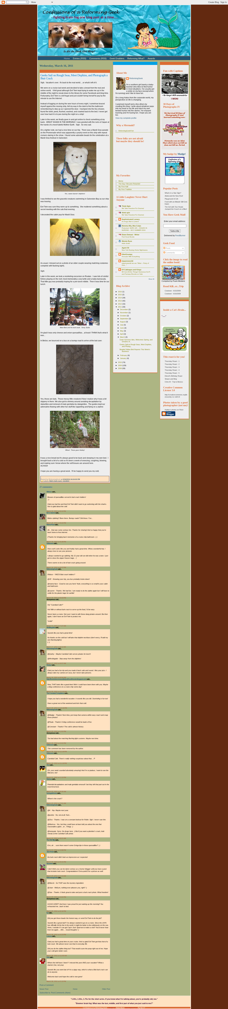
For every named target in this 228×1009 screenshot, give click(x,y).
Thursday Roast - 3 (172, 367)
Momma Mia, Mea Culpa (131, 226)
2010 (120, 362)
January (123, 358)
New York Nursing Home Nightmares (135, 250)
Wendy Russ (127, 241)
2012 (120, 304)
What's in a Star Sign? (173, 193)
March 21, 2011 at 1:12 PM (56, 777)
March (122, 337)
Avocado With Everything (131, 256)
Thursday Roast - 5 (172, 373)
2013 (120, 301)
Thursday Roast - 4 (172, 370)
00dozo (49, 492)
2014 (120, 298)
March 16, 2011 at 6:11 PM (56, 511)
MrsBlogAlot (51, 627)
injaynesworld (127, 261)
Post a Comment (47, 985)
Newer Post (44, 989)
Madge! (182, 154)
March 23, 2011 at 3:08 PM (56, 850)
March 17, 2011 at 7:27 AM (56, 626)
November (124, 313)
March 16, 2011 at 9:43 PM (56, 598)
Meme (120, 181)
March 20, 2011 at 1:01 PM (56, 731)
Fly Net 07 (141, 1008)
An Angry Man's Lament (130, 221)
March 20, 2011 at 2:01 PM (56, 743)
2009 (120, 365)
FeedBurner (180, 235)
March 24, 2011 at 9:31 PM (56, 862)
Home (75, 989)
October (123, 316)
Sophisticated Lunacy (131, 219)
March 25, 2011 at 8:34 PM (56, 911)
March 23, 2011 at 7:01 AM (56, 803)
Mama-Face (50, 524)
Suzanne (50, 863)
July (122, 325)
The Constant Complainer (55, 693)
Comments (170, 253)
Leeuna (49, 936)
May (122, 331)
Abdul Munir (120, 1008)
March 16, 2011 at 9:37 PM (56, 567)
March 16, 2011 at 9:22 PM (56, 523)
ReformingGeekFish (126, 131)
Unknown (50, 543)
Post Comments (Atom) (60, 993)
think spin (126, 213)
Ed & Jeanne (51, 513)
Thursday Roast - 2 (172, 364)
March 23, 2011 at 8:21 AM (56, 838)
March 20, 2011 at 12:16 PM (57, 708)
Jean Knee (50, 852)
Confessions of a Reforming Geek (95, 1008)
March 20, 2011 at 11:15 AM (57, 691)
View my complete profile (125, 118)
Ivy (47, 913)
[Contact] (161, 57)
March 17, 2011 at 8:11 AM (56, 647)
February (123, 355)
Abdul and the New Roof (174, 196)
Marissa (49, 779)
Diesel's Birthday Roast (173, 376)
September (124, 319)
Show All (151, 279)
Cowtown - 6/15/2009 (173, 291)
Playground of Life (171, 199)
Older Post (106, 989)
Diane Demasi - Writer (130, 235)
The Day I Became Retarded (129, 184)
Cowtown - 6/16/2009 (173, 294)
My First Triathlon (125, 189)
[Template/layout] (164, 57)
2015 (120, 295)
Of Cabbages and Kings (131, 270)
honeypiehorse (52, 793)
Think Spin (126, 206)
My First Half (123, 187)
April (122, 334)
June (122, 328)
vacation (66, 481)
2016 (120, 292)
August (123, 322)
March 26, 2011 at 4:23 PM (56, 934)
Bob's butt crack (55, 481)
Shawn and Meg (171, 379)
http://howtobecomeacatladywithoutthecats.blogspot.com (66, 679)
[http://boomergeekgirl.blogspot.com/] (174, 175)
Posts (167, 248)
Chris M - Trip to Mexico (174, 382)
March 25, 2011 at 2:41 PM (56, 897)
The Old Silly (51, 840)
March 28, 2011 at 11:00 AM (57, 955)
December (124, 309)
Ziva (48, 765)
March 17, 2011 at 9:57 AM (56, 663)
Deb (48, 957)
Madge (49, 665)
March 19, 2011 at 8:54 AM (56, 677)
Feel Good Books (128, 237)
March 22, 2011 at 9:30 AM (56, 791)
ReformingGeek (52, 569)
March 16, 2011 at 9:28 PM (56, 542)
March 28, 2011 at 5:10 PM (56, 981)
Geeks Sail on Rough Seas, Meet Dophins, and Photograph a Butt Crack (73, 76)
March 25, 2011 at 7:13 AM (56, 876)
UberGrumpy (127, 254)
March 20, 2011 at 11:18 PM (57, 751)
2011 (120, 307)
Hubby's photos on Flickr (174, 410)
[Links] (158, 57)
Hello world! (126, 243)
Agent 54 (125, 248)
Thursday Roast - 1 (172, 361)
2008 (120, 368)
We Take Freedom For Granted (133, 208)
